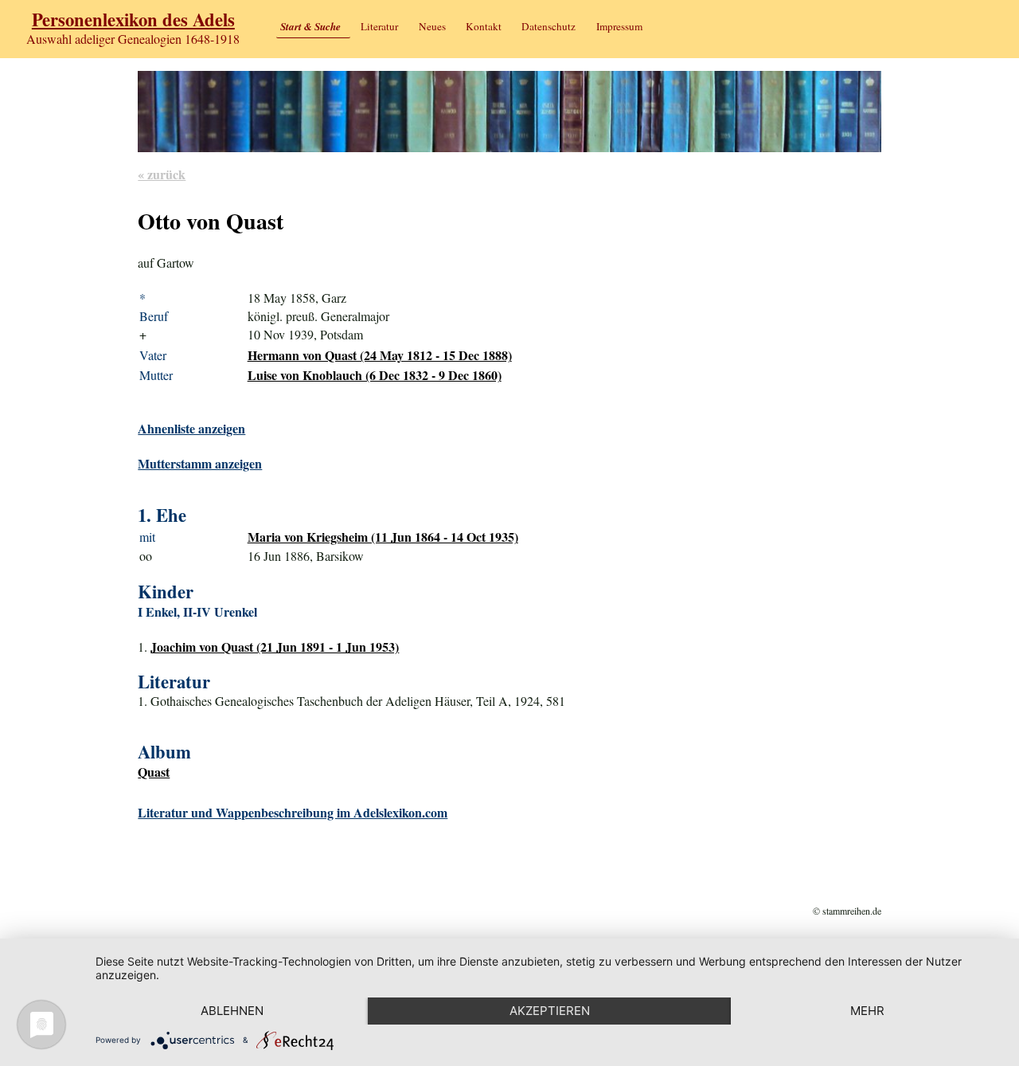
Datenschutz (548, 26)
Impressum (619, 26)
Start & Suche (310, 26)
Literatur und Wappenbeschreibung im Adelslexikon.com (292, 812)
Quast (154, 771)
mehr (867, 1010)
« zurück (161, 174)
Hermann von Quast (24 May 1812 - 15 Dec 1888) (380, 355)
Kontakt (484, 26)
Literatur (379, 26)
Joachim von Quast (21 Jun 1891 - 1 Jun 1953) (274, 646)
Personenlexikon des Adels (133, 19)
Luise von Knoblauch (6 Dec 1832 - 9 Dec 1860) (375, 375)
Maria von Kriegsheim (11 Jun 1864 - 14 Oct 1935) (383, 536)
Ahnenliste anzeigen (191, 428)
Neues (432, 26)
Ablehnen (232, 1010)
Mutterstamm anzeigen (200, 463)
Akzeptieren (550, 1010)
